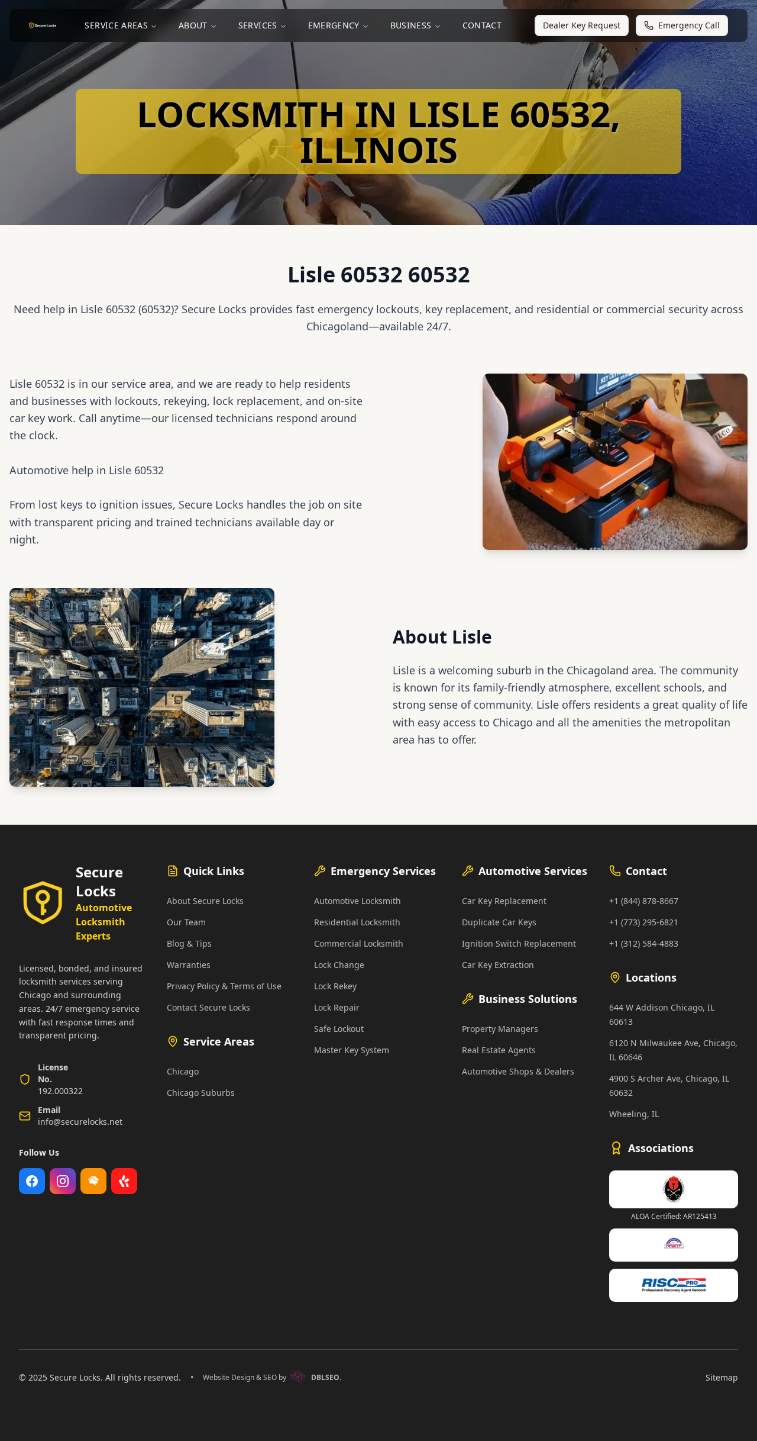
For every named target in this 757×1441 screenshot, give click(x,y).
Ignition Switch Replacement (519, 943)
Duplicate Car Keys (499, 922)
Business (411, 25)
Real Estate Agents (499, 1050)
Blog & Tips (189, 943)
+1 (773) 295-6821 (643, 922)
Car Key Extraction (498, 964)
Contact (482, 25)
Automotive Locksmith (357, 900)
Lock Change (339, 964)
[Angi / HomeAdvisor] (93, 1181)
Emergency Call (689, 25)
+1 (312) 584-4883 (643, 943)
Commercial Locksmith (358, 943)
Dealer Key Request (581, 25)
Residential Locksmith (357, 922)
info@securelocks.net (80, 1121)
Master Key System (351, 1050)
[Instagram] (63, 1181)
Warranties (189, 964)
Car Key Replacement (504, 900)
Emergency (334, 25)
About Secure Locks (205, 900)
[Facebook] (32, 1181)
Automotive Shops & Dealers (518, 1071)
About (193, 25)
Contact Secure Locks (208, 1007)
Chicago (183, 1071)
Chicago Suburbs (201, 1092)
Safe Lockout (339, 1028)
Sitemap (722, 1377)
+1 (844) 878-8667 (643, 900)
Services (257, 25)
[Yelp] (124, 1181)
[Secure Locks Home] (42, 25)
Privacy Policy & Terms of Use (224, 986)
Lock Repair (337, 1007)
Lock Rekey (335, 986)
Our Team (186, 922)
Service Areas (116, 25)
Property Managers (500, 1028)
